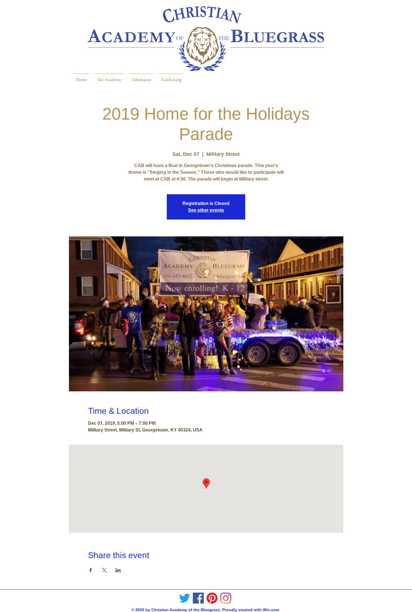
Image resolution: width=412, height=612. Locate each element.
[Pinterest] (212, 598)
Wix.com (271, 610)
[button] (109, 77)
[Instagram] (225, 598)
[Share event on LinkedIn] (118, 570)
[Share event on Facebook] (90, 570)
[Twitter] (184, 598)
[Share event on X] (104, 570)
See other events (206, 210)
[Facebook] (198, 598)
